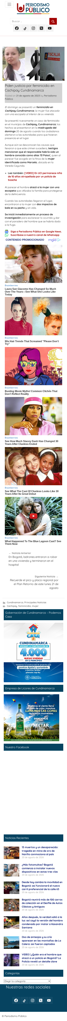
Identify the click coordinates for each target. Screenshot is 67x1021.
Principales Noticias (35, 602)
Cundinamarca (15, 602)
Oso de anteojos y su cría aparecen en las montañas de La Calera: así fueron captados (41, 940)
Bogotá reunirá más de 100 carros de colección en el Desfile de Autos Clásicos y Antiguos (42, 903)
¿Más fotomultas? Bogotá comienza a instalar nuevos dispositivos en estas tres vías (40, 868)
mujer (35, 605)
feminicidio (24, 605)
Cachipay (12, 605)
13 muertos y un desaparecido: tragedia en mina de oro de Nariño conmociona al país (40, 851)
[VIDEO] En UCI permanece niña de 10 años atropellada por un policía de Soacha (35, 176)
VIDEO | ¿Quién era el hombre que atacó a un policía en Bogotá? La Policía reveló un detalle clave (41, 958)
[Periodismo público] (9, 4)
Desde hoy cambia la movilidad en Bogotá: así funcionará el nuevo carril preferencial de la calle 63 (42, 886)
